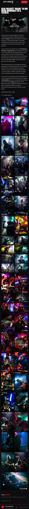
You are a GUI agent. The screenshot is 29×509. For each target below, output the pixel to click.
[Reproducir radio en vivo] (2, 506)
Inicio (17, 2)
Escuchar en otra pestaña (23, 506)
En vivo (25, 2)
